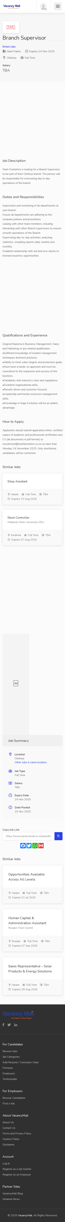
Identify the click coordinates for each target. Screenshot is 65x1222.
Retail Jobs (9, 47)
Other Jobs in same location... (31, 762)
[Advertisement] (32, 125)
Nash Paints (13, 51)
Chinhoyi (11, 58)
